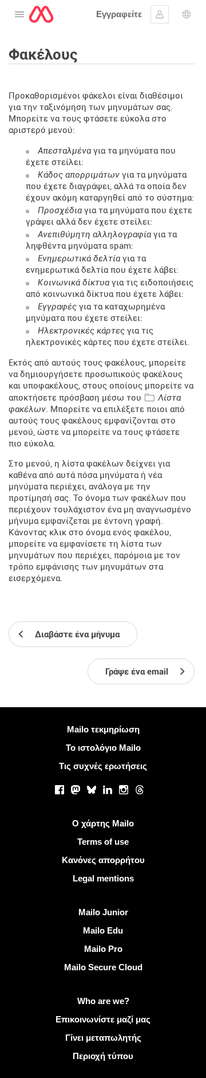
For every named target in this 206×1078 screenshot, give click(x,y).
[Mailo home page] (41, 14)
